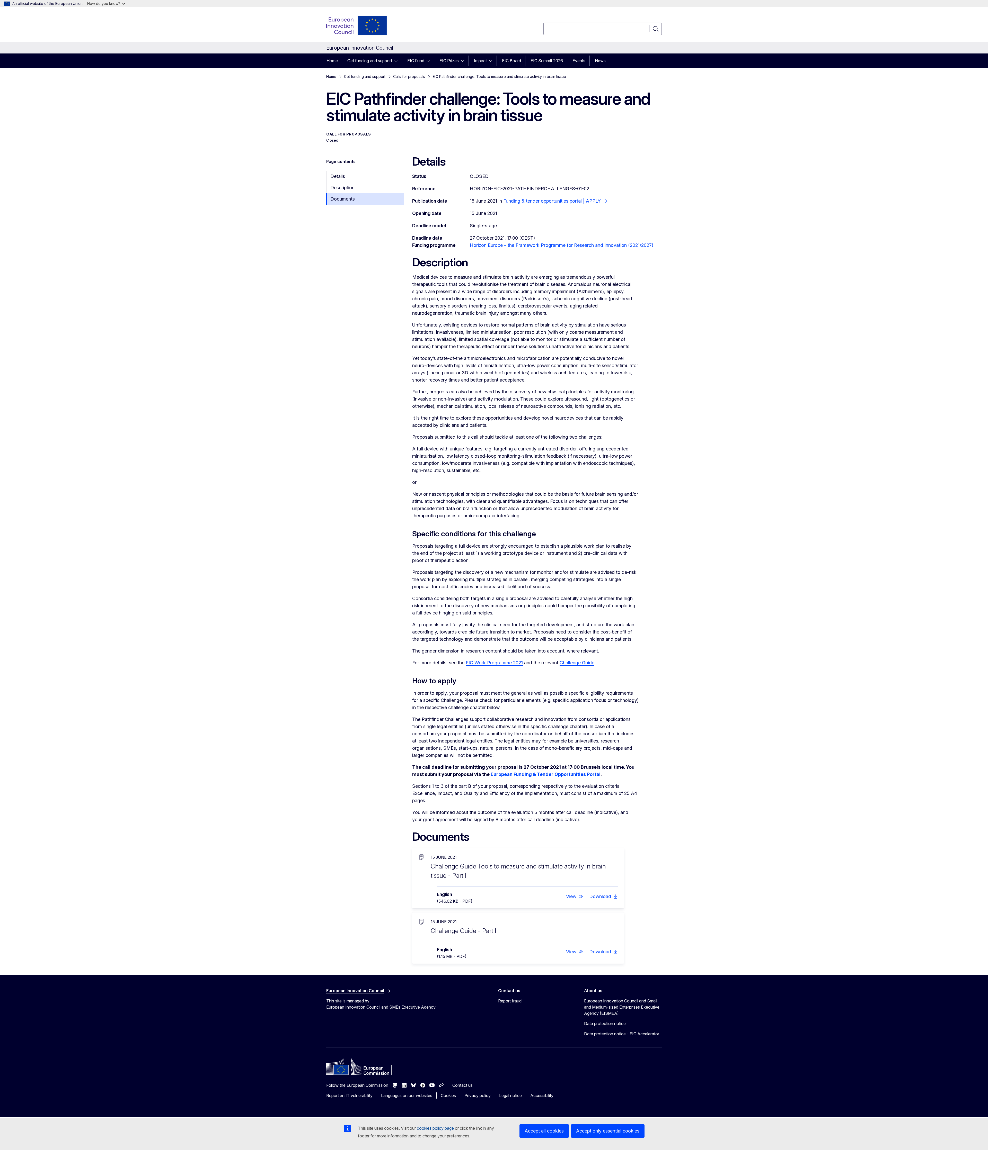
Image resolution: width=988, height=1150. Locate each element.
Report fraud (510, 1000)
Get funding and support (369, 60)
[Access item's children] (397, 60)
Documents (342, 199)
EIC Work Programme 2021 (494, 662)
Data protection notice (605, 1023)
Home (332, 60)
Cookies (448, 1095)
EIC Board (511, 60)
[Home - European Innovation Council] (356, 25)
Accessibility (541, 1095)
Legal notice (510, 1095)
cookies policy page (435, 1128)
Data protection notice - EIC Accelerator (621, 1033)
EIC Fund (415, 60)
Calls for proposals (409, 76)
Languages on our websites (406, 1095)
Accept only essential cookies (607, 1131)
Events (578, 60)
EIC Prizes (449, 60)
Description (342, 187)
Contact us (462, 1085)
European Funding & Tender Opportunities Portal (546, 774)
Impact (480, 60)
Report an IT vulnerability (349, 1095)
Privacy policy (477, 1095)
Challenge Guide (577, 662)
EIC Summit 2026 (547, 60)
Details (337, 176)
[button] (574, 896)
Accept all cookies (544, 1131)
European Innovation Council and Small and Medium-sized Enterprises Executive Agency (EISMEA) (621, 1007)
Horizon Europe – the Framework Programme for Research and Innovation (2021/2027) (561, 245)
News (600, 60)
